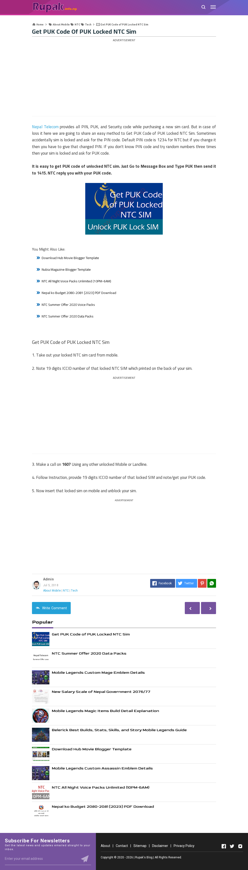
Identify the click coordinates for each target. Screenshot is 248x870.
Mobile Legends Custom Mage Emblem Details (98, 672)
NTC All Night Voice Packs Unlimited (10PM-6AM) (76, 281)
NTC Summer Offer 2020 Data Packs (67, 316)
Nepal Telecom (45, 127)
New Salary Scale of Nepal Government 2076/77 (101, 691)
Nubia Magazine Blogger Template (66, 269)
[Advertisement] (124, 77)
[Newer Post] (208, 608)
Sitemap (140, 846)
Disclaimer (160, 846)
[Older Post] (192, 608)
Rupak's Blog (144, 857)
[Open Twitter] (232, 846)
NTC (66, 590)
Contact (122, 846)
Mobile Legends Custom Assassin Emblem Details (102, 768)
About (105, 846)
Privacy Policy (184, 846)
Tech (74, 590)
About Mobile (52, 590)
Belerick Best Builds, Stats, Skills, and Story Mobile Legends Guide (119, 730)
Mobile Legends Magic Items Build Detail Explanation (105, 711)
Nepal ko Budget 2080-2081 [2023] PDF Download (79, 293)
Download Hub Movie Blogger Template (70, 258)
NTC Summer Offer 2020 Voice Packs (68, 304)
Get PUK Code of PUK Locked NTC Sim (91, 634)
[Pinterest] (202, 583)
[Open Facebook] (224, 846)
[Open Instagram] (240, 846)
